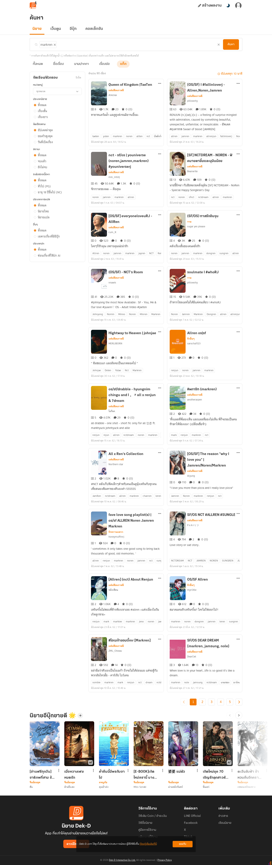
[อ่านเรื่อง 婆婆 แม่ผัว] (183, 743)
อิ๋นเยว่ (206, 787)
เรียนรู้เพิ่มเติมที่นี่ (148, 844)
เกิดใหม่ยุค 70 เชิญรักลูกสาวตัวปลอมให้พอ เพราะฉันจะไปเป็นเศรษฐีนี (215, 774)
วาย (189, 221)
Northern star (116, 464)
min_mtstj (114, 177)
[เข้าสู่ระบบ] (238, 6)
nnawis (112, 282)
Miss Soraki (140, 787)
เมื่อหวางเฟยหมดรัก (74, 774)
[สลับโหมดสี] (228, 6)
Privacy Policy (165, 860)
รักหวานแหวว (116, 532)
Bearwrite (192, 171)
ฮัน (31, 787)
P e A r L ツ (193, 525)
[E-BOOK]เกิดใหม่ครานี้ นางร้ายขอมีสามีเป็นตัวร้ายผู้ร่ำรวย (146, 774)
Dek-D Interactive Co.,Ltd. (122, 860)
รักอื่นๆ (191, 338)
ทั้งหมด (38, 64)
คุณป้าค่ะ (104, 787)
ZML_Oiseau (115, 650)
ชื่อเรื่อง (58, 64)
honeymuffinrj (116, 536)
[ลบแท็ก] (54, 44)
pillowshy (192, 101)
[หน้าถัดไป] (239, 702)
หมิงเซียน (113, 590)
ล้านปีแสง (69, 787)
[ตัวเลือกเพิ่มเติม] (159, 83)
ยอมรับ (182, 844)
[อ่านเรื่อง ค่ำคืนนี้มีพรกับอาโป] (114, 743)
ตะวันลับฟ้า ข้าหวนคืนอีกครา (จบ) (248, 774)
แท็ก (123, 64)
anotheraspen (194, 399)
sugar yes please (196, 226)
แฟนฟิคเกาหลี (116, 90)
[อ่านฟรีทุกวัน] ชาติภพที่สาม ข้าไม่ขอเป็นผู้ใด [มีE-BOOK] (42, 774)
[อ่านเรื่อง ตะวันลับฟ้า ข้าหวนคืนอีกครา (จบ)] (252, 743)
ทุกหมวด (40, 91)
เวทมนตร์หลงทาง (247, 787)
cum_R (112, 232)
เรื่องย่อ (104, 64)
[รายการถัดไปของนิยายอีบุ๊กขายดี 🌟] (238, 715)
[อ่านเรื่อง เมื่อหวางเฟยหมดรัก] (79, 743)
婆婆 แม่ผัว (176, 772)
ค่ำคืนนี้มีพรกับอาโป (112, 774)
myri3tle (191, 590)
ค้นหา (231, 44)
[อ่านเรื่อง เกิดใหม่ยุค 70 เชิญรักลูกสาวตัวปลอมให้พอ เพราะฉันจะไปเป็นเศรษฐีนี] (218, 743)
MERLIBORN (115, 343)
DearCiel (191, 656)
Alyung (191, 476)
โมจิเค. (112, 411)
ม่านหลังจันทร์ (175, 787)
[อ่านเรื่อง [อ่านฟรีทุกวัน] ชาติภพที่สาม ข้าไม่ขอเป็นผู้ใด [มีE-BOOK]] (45, 743)
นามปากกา (81, 64)
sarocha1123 (194, 343)
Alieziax (113, 95)
